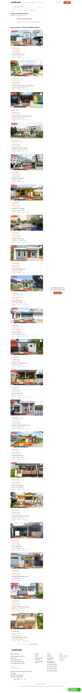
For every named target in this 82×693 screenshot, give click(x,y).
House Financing (39, 2)
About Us (37, 656)
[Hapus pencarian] (39, 7)
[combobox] (26, 7)
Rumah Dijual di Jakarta (52, 670)
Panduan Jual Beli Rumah (39, 662)
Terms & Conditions (63, 656)
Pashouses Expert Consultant (39, 658)
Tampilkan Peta (58, 292)
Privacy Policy (62, 658)
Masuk (67, 2)
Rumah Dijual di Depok (52, 666)
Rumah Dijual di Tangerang (50, 658)
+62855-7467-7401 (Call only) (17, 668)
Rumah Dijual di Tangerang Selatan (51, 662)
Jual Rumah (26, 2)
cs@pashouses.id (14, 666)
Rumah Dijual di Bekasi (52, 664)
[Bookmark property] (41, 32)
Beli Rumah (32, 2)
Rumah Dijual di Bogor (52, 668)
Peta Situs (61, 660)
